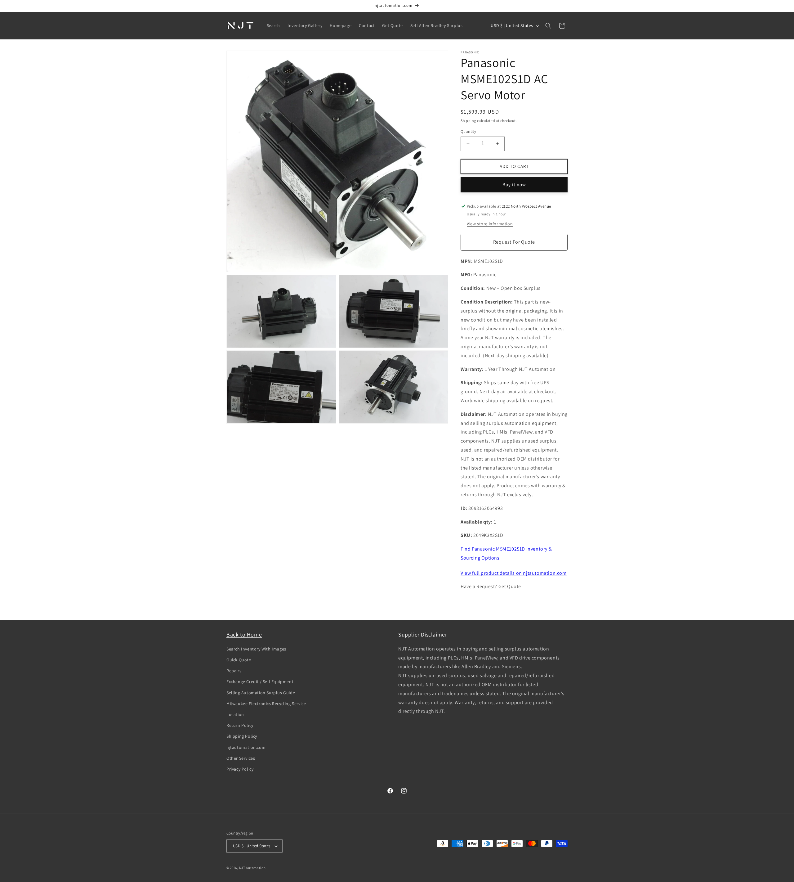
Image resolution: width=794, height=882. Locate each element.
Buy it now (514, 184)
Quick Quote (238, 660)
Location (235, 714)
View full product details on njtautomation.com (514, 573)
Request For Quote (514, 242)
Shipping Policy (241, 736)
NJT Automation (252, 868)
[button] (548, 26)
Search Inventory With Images (256, 649)
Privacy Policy (239, 769)
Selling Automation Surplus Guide (260, 692)
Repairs (233, 670)
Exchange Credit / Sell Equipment (259, 681)
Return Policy (239, 725)
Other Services (240, 758)
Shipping (468, 120)
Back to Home (244, 634)
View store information (490, 224)
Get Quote (509, 586)
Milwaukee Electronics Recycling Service (266, 703)
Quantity (468, 131)
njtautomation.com (245, 747)
